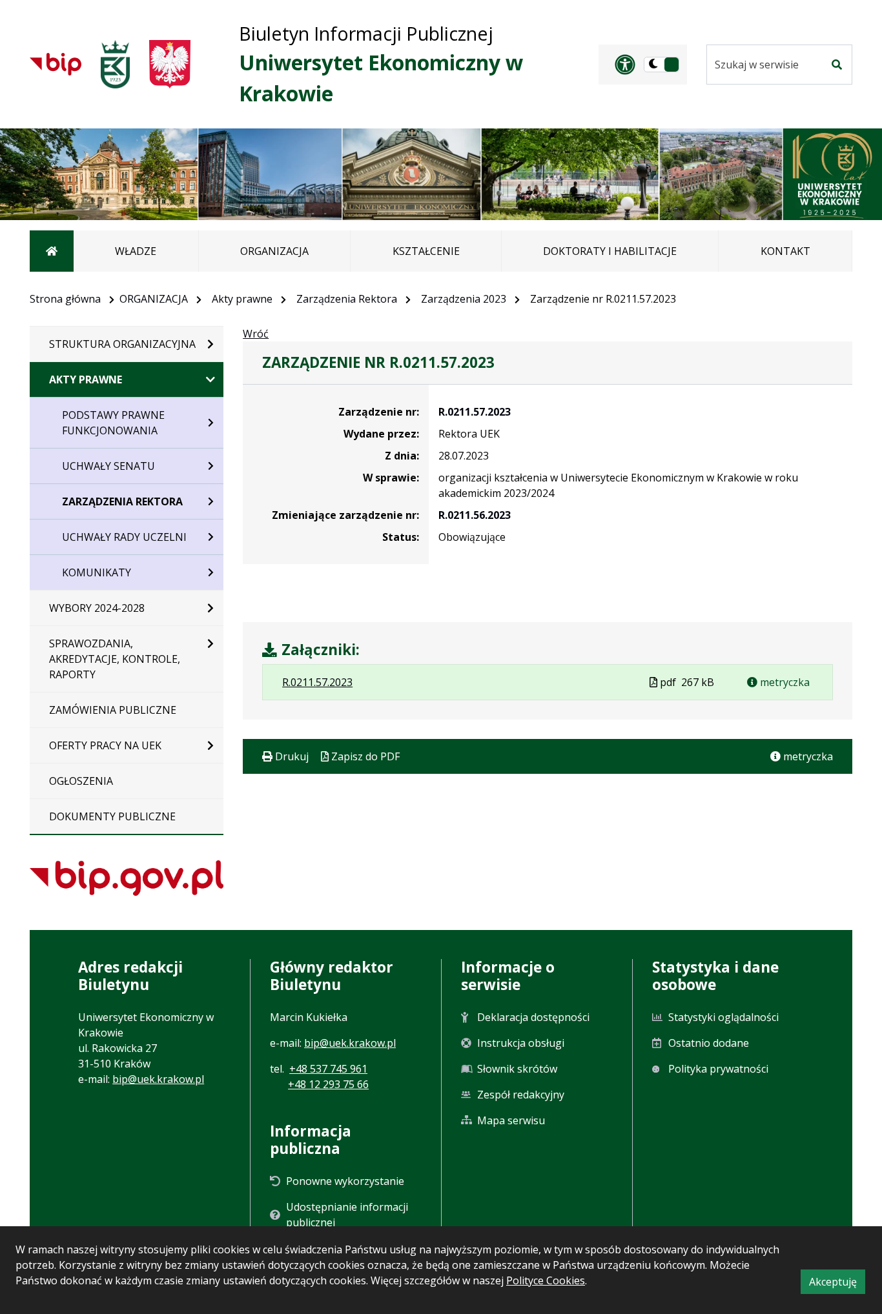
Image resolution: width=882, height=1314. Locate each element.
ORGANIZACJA (153, 299)
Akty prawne (242, 299)
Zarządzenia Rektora (346, 299)
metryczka (783, 682)
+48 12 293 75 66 (328, 1084)
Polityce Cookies (545, 1280)
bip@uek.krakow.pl (158, 1079)
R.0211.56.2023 (474, 515)
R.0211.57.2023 (474, 412)
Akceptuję (837, 1284)
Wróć (256, 334)
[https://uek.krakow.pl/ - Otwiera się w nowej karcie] (115, 64)
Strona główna (65, 299)
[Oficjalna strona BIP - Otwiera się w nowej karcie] (55, 64)
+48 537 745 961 (328, 1069)
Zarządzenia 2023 (463, 299)
